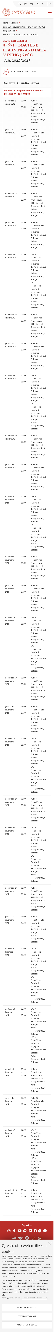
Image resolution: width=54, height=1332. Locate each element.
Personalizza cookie (27, 1316)
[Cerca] (20, 4)
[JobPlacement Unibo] (33, 1237)
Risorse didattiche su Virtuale (24, 71)
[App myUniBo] (21, 1237)
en (50, 3)
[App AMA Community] (40, 1237)
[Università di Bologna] (18, 12)
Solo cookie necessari (27, 1307)
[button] (44, 12)
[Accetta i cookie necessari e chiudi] (50, 1244)
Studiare (14, 22)
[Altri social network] (45, 1230)
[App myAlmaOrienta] (27, 1237)
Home (5, 22)
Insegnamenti (8, 30)
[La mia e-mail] (43, 4)
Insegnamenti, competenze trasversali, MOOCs (23, 26)
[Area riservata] (37, 4)
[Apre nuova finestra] (9, 1230)
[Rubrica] (26, 4)
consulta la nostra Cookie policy (34, 1298)
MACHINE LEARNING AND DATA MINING (20, 34)
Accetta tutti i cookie (27, 1325)
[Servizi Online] (32, 4)
